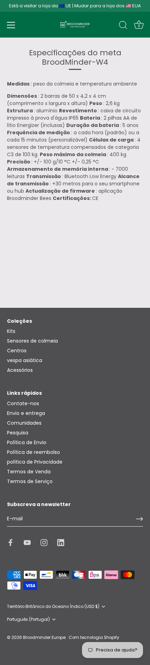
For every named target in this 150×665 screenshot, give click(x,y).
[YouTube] (27, 542)
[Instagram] (43, 542)
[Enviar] (139, 518)
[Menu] (11, 25)
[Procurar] (123, 26)
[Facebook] (10, 542)
